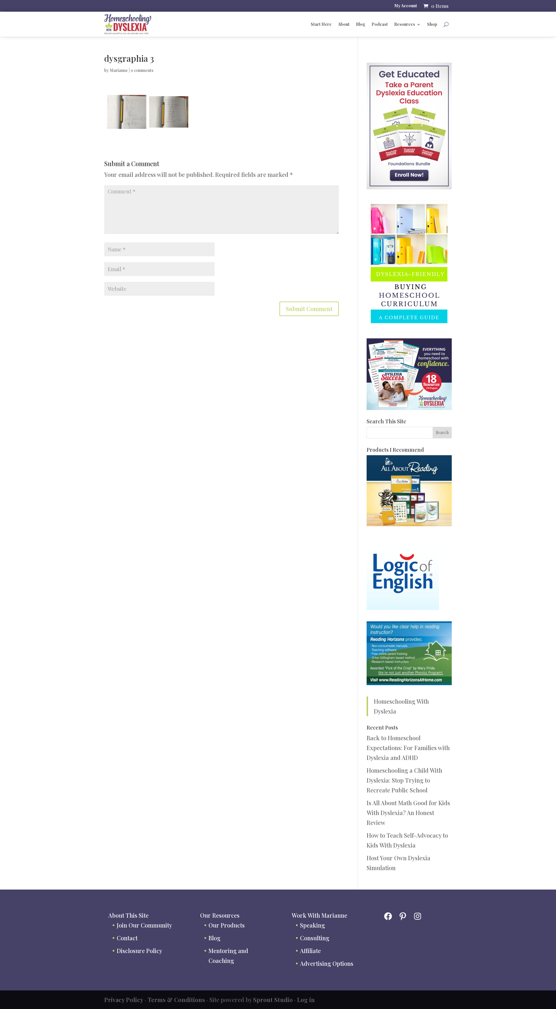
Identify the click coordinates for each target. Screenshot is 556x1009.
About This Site (128, 915)
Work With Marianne (319, 915)
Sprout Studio (273, 999)
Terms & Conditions (176, 999)
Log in (306, 999)
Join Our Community (144, 925)
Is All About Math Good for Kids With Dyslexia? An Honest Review (408, 812)
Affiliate (310, 950)
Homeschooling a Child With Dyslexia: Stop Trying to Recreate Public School (404, 780)
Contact (127, 938)
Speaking (312, 925)
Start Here (321, 24)
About (344, 24)
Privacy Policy (123, 999)
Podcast (380, 24)
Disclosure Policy (139, 950)
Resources (404, 24)
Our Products (227, 925)
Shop (432, 24)
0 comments (142, 70)
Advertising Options (326, 963)
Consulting (314, 938)
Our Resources (219, 915)
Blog (360, 24)
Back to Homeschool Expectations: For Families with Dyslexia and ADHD (408, 747)
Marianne (119, 70)
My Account (405, 6)
